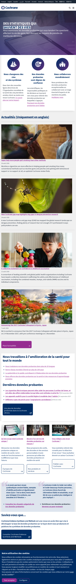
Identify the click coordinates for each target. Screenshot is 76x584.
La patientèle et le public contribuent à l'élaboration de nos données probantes (36, 373)
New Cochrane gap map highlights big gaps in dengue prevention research (29, 214)
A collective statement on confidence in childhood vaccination (25, 268)
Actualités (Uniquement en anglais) (25, 117)
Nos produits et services (34, 470)
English (10, 1)
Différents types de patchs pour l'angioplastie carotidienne (28, 399)
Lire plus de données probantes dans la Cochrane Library (15, 410)
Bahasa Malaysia (49, 1)
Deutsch (40, 1)
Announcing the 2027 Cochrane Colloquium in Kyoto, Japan (24, 325)
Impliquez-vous (57, 97)
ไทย (56, 1)
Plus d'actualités (9, 346)
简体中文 (69, 1)
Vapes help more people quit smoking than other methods (23, 160)
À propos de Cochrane (7, 470)
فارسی (21, 1)
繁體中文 (62, 1)
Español (15, 1)
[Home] (9, 7)
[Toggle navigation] (73, 8)
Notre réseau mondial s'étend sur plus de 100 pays (24, 370)
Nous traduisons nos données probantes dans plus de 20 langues (30, 366)
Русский (27, 1)
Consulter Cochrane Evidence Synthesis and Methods (14, 535)
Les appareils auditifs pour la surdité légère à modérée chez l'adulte (31, 396)
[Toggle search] (70, 8)
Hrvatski (34, 1)
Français (3, 1)
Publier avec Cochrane (58, 465)
